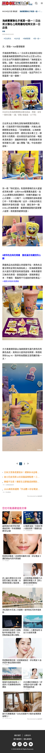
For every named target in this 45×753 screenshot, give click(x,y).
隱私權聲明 (28, 739)
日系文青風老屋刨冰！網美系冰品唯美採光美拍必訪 (21, 472)
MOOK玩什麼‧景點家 (9, 11)
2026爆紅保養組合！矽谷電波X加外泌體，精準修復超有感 (32, 684)
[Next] (28, 463)
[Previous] (17, 463)
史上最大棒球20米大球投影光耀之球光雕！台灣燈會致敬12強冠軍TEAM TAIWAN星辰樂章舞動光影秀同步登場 (11, 583)
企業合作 (27, 735)
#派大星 (17, 38)
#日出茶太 (7, 38)
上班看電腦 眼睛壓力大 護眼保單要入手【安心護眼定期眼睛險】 (32, 580)
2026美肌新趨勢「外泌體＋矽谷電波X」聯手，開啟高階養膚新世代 (21, 489)
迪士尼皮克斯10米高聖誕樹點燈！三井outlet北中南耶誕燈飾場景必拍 (22, 477)
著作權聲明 (18, 739)
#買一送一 (37, 38)
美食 (3, 31)
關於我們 (17, 735)
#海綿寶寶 (26, 38)
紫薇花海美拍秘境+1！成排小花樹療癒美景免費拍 (11, 684)
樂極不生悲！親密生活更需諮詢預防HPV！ (20, 482)
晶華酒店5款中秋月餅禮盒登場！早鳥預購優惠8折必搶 (11, 528)
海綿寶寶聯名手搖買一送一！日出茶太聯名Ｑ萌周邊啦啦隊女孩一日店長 (31, 11)
